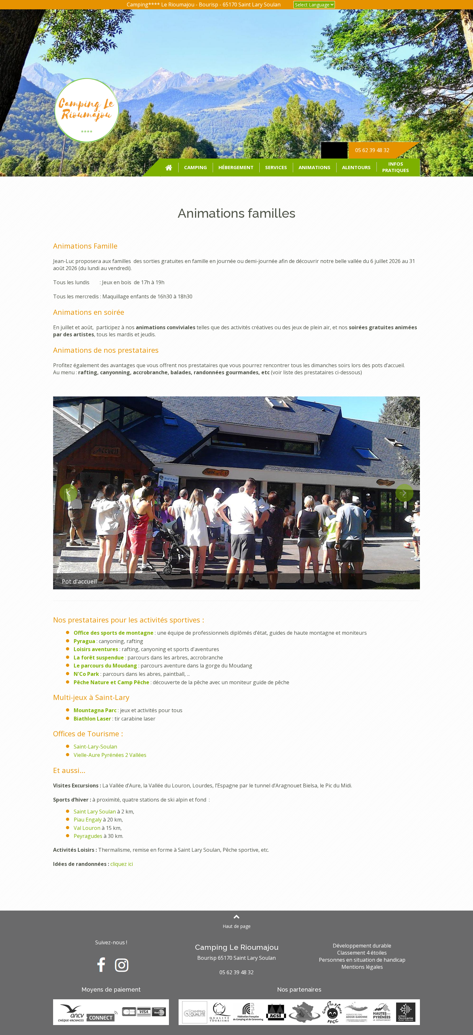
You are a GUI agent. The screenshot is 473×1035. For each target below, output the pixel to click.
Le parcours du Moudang (105, 665)
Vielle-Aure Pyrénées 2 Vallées (110, 754)
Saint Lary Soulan (95, 811)
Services (276, 167)
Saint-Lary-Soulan (95, 746)
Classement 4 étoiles (362, 952)
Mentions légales (362, 966)
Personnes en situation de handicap (362, 959)
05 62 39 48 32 (372, 150)
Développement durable (362, 945)
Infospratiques (395, 166)
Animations (314, 167)
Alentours (356, 167)
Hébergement (236, 167)
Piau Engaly (88, 819)
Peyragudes (88, 836)
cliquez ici (121, 863)
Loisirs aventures (96, 649)
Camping (195, 167)
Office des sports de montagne (113, 632)
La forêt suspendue (99, 657)
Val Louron (87, 827)
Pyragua (84, 641)
